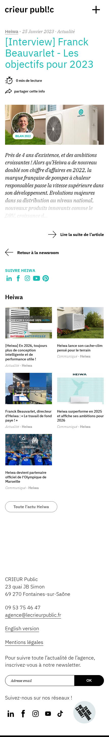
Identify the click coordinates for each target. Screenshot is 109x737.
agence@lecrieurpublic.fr (33, 614)
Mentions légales (24, 642)
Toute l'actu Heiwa (31, 506)
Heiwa (11, 31)
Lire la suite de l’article (82, 234)
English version (22, 628)
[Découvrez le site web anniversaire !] (84, 712)
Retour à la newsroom (38, 252)
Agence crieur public (29, 10)
